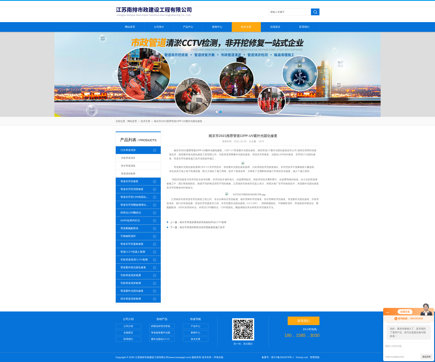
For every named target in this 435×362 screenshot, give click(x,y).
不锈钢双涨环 (128, 236)
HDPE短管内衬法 (130, 220)
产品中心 (188, 27)
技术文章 (246, 27)
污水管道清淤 (128, 150)
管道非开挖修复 (129, 181)
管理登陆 (314, 357)
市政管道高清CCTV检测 (134, 259)
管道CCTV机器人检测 (132, 251)
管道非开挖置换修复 (131, 244)
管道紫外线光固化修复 (133, 267)
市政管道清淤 (128, 158)
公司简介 (159, 27)
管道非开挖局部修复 (131, 189)
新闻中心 (217, 27)
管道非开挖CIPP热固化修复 (135, 197)
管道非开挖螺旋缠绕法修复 (135, 204)
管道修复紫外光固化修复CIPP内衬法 (163, 332)
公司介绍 (128, 326)
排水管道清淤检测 (130, 298)
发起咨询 (426, 357)
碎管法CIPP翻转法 (130, 212)
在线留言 (275, 27)
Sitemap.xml (302, 357)
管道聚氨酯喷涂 (129, 228)
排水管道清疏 (128, 165)
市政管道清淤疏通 (130, 275)
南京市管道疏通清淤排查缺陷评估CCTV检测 (203, 222)
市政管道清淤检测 (130, 283)
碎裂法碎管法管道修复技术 (163, 326)
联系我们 (304, 27)
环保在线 (218, 357)
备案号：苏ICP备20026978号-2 (278, 357)
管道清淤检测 (128, 173)
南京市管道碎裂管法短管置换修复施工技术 (202, 227)
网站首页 (130, 27)
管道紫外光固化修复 (131, 291)
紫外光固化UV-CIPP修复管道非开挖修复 (163, 339)
